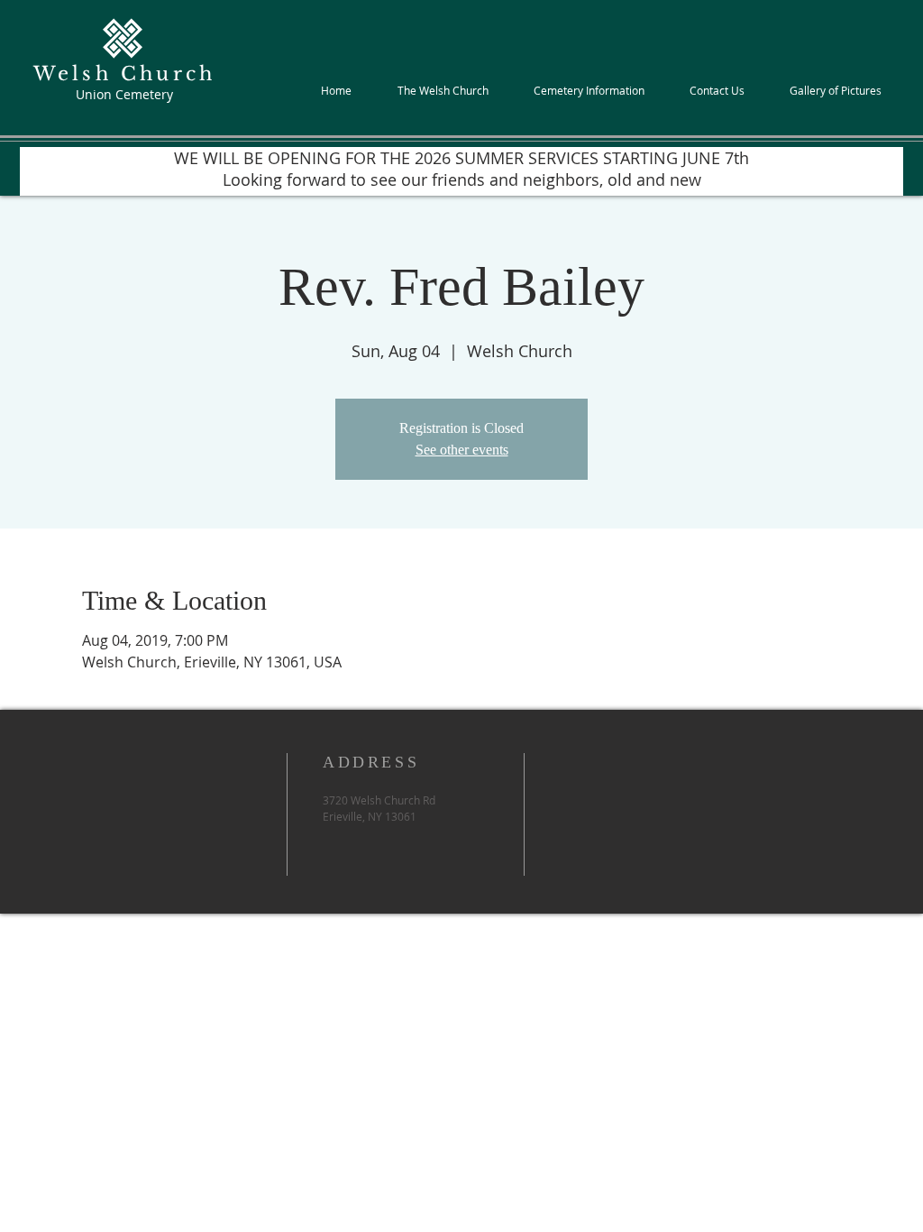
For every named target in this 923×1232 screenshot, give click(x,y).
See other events (462, 449)
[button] (442, 90)
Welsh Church (124, 74)
